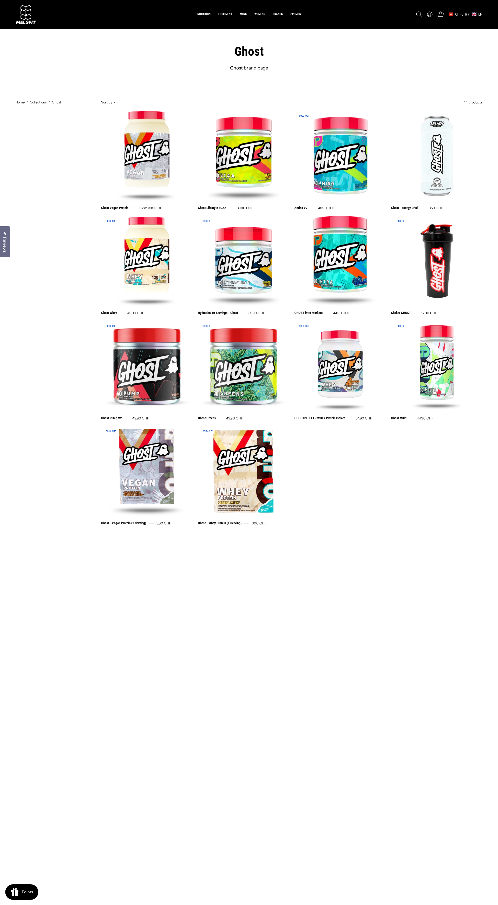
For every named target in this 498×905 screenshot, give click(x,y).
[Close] (336, 395)
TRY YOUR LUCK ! (308, 476)
